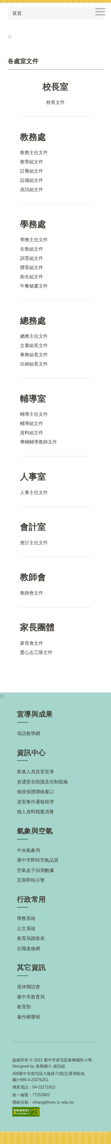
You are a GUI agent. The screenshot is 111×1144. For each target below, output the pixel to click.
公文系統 (26, 928)
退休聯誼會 (28, 986)
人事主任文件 (34, 492)
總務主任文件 (34, 336)
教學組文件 (31, 161)
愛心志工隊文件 (36, 652)
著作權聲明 (28, 1016)
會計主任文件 (34, 542)
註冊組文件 (31, 171)
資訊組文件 (31, 189)
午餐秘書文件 (34, 285)
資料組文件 (31, 432)
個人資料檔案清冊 (35, 811)
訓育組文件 (31, 258)
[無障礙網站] (25, 1111)
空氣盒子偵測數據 (35, 870)
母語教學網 (28, 733)
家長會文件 (31, 643)
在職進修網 (28, 948)
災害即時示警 (31, 880)
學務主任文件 (34, 239)
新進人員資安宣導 (35, 771)
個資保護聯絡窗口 (35, 791)
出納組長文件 (34, 363)
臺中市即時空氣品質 (38, 860)
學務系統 (26, 918)
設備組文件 (31, 180)
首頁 (17, 13)
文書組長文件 (34, 345)
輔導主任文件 (34, 414)
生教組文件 (31, 248)
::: (9, 36)
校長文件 (55, 102)
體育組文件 (31, 267)
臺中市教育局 (31, 996)
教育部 (24, 1006)
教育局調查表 (31, 938)
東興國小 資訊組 (50, 1066)
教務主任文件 (34, 152)
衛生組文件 (31, 276)
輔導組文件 (31, 423)
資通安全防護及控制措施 (42, 781)
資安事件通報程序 (35, 801)
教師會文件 (31, 592)
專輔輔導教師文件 (38, 441)
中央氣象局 (28, 850)
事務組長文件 (34, 354)
